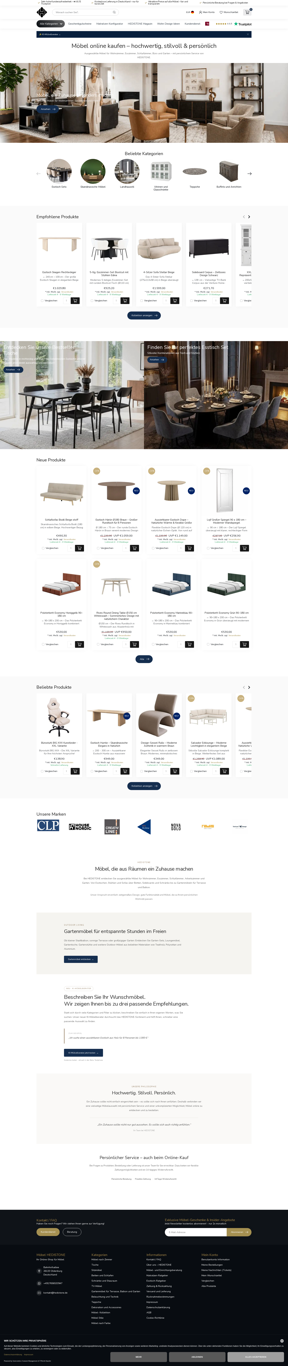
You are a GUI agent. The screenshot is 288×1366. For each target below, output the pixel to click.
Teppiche (96, 1302)
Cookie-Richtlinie (155, 1317)
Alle (142, 659)
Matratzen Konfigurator (109, 23)
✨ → (50, 34)
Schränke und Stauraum (104, 1280)
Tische (95, 1264)
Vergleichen (51, 300)
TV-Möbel (97, 1286)
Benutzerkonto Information (216, 1259)
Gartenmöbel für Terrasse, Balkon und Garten (116, 1291)
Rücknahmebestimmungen (160, 1296)
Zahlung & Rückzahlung (159, 1286)
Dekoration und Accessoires (106, 1307)
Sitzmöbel (97, 1270)
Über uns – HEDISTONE (159, 1264)
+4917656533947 (53, 1283)
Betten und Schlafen (103, 1275)
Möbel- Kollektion (101, 1312)
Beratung (72, 1232)
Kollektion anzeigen (142, 315)
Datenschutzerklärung (158, 1307)
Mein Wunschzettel (212, 1275)
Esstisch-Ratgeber (156, 1280)
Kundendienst (192, 23)
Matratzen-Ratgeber (157, 1275)
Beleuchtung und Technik (105, 1296)
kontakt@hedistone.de (56, 1292)
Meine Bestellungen (212, 1264)
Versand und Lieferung (158, 1291)
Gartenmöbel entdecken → (81, 959)
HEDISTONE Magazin (140, 23)
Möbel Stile (98, 1317)
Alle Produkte (209, 1286)
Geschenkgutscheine (80, 23)
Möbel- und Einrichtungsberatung (164, 1270)
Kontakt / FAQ (153, 1259)
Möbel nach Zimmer (102, 1259)
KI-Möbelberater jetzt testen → (83, 1052)
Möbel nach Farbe (101, 1323)
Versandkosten (67, 292)
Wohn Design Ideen (168, 23)
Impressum (152, 1302)
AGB (148, 1312)
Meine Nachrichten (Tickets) (216, 1270)
